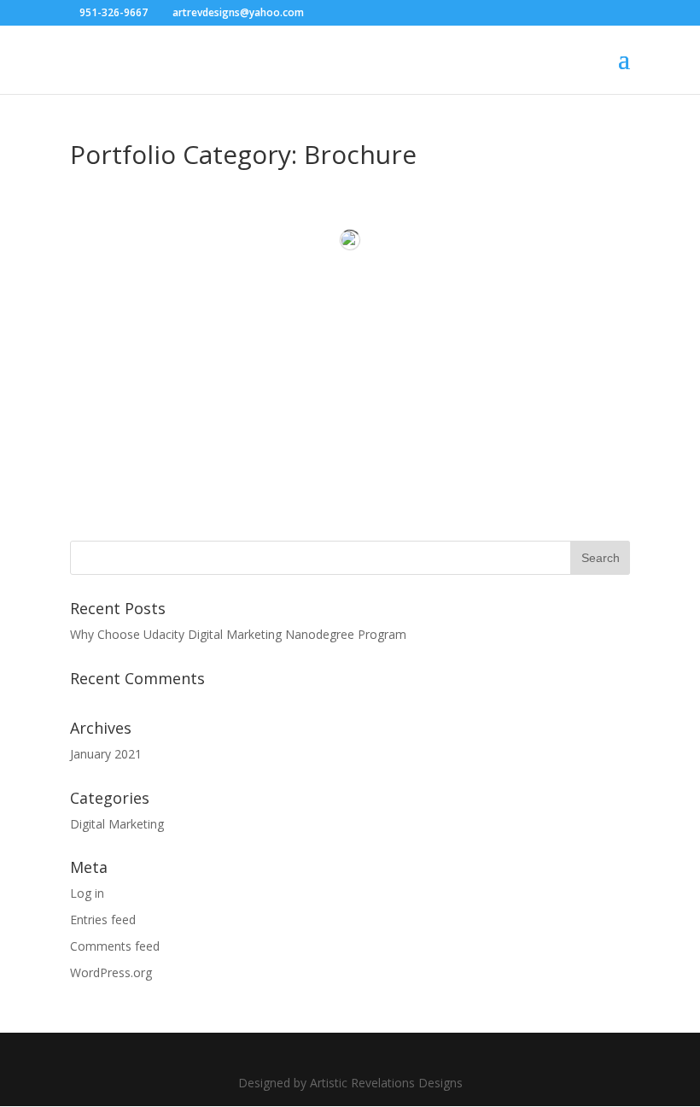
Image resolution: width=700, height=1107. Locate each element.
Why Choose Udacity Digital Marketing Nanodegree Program (238, 634)
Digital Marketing (117, 824)
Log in (87, 893)
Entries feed (103, 919)
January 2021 (106, 754)
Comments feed (115, 946)
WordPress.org (111, 972)
